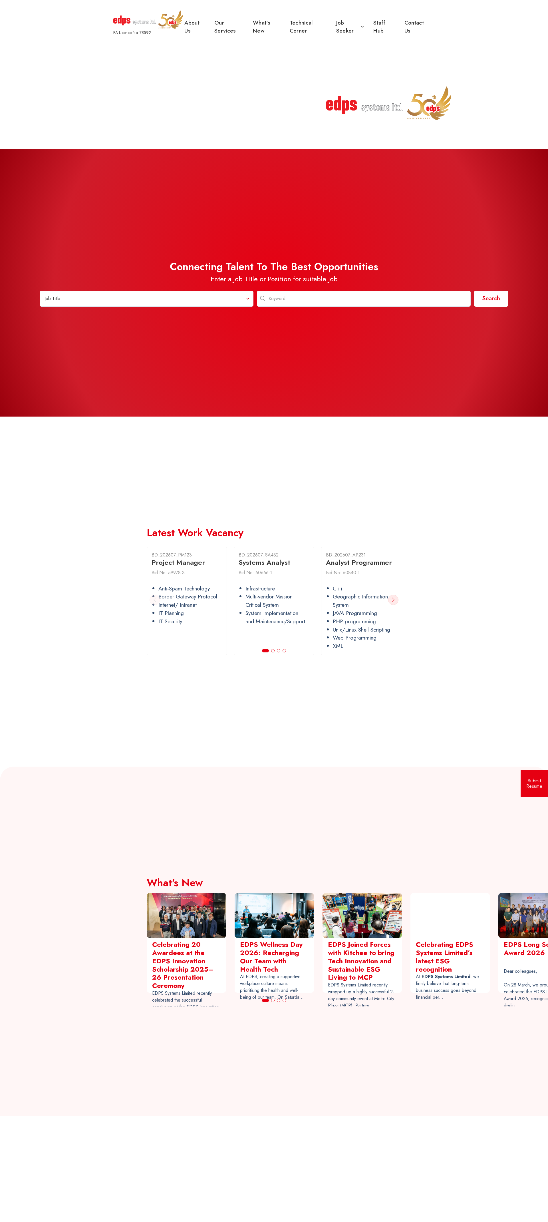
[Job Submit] (534, 783)
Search (491, 298)
